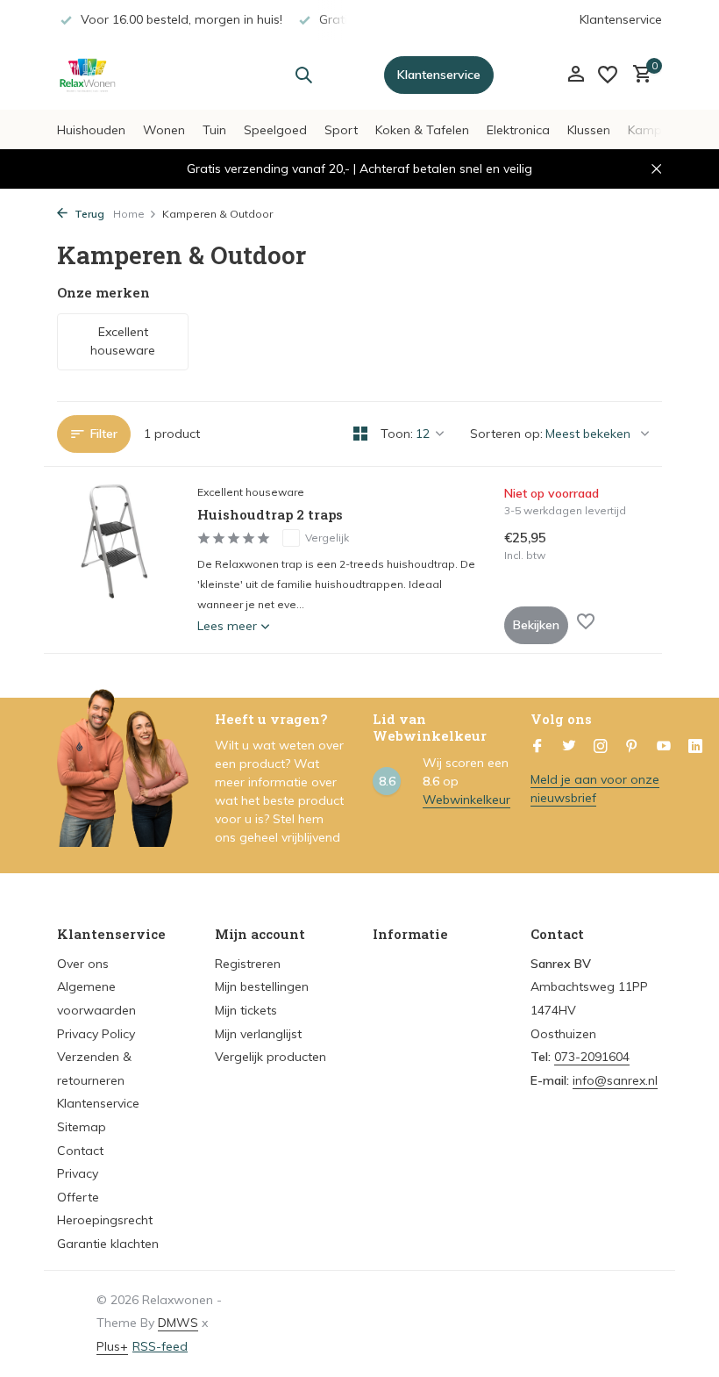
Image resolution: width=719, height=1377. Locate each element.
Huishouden (91, 130)
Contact (80, 1150)
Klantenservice (621, 19)
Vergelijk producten (270, 1057)
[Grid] (360, 434)
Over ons (83, 964)
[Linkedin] (695, 746)
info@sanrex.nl (615, 1080)
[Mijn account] (575, 75)
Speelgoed (275, 130)
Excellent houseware (250, 491)
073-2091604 (592, 1057)
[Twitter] (569, 746)
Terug (88, 213)
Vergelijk (327, 537)
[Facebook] (537, 746)
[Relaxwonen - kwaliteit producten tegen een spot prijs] (112, 74)
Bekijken (536, 625)
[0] (637, 75)
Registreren (248, 964)
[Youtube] (664, 746)
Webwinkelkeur (466, 799)
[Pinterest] (632, 746)
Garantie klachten (108, 1243)
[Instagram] (601, 746)
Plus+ (112, 1346)
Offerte (78, 1197)
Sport (341, 130)
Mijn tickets (246, 1010)
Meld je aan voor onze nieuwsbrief (594, 788)
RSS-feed (160, 1346)
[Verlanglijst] (607, 74)
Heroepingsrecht (105, 1220)
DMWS (178, 1322)
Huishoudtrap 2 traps (270, 514)
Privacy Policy (96, 1034)
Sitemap (81, 1127)
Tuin (214, 130)
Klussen (588, 130)
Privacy (77, 1173)
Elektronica (518, 130)
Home (129, 213)
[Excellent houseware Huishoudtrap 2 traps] (114, 559)
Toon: (397, 433)
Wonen (164, 130)
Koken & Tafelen (422, 130)
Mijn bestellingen (262, 986)
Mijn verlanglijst (258, 1034)
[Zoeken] (303, 74)
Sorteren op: (506, 433)
